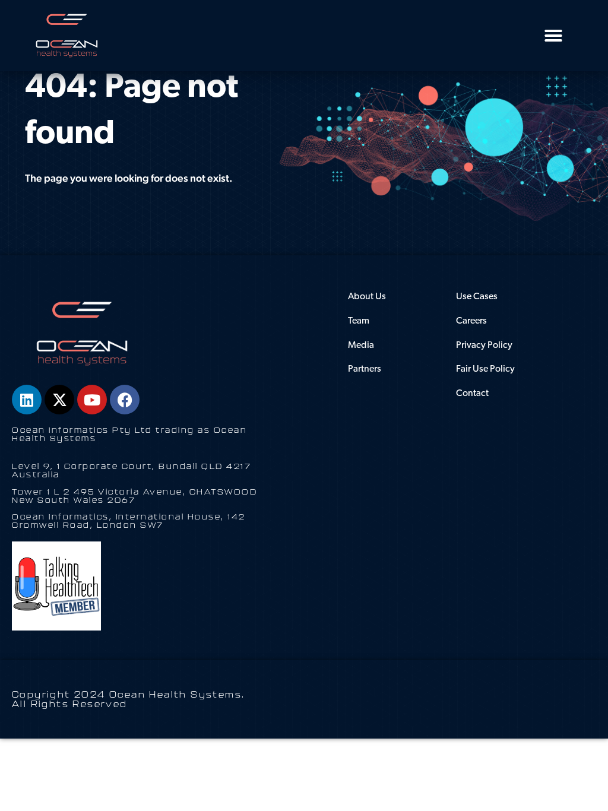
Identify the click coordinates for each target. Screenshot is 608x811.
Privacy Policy (484, 345)
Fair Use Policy (485, 369)
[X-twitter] (59, 399)
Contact (472, 393)
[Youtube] (92, 399)
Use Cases (477, 297)
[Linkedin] (27, 399)
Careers (471, 321)
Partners (364, 369)
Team (358, 321)
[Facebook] (125, 399)
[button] (553, 35)
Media (361, 345)
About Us (367, 297)
